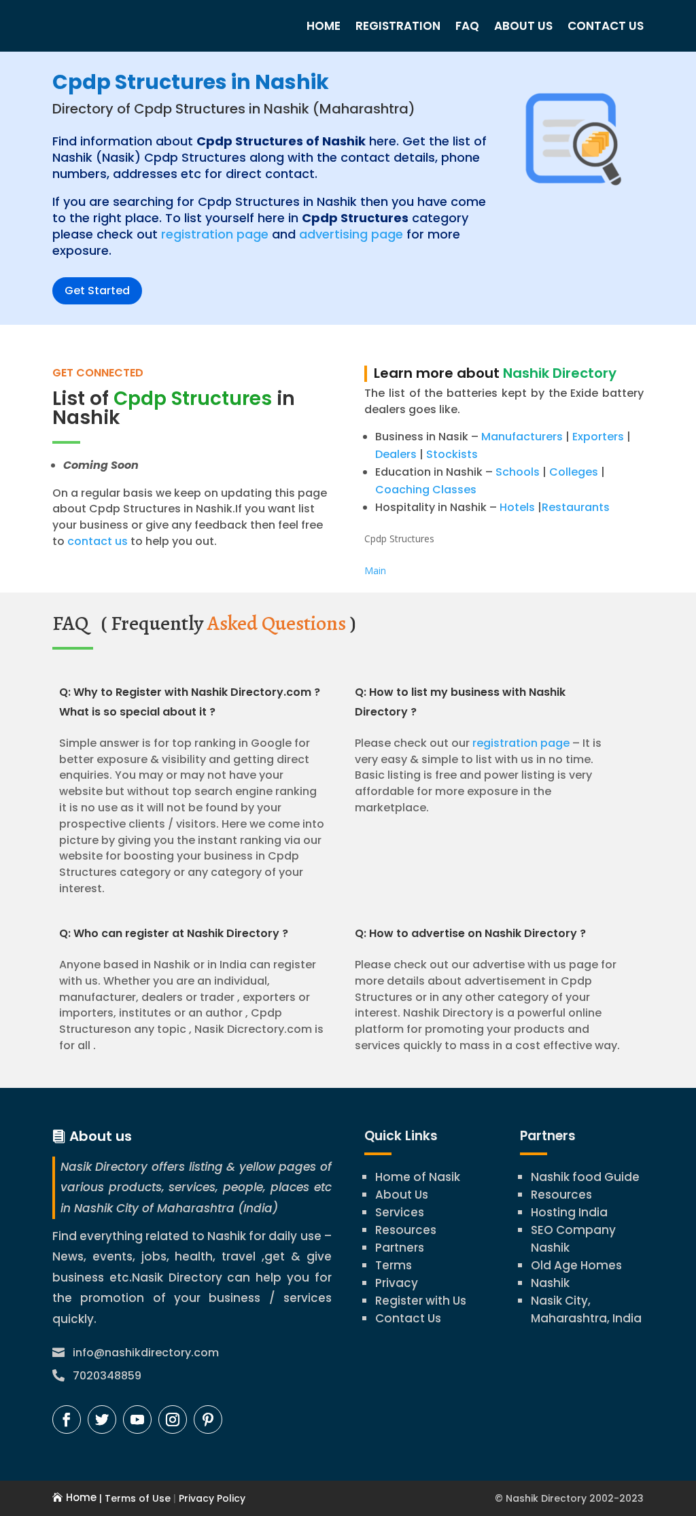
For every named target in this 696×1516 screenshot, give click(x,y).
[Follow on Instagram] (172, 1419)
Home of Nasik (417, 1177)
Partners (399, 1247)
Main (375, 570)
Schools (517, 472)
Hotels (517, 507)
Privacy (396, 1283)
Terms (393, 1265)
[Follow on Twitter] (102, 1419)
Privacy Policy (210, 1498)
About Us (523, 26)
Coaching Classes (425, 489)
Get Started (97, 290)
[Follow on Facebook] (66, 1419)
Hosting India (569, 1212)
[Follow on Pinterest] (208, 1419)
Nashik (550, 1283)
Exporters (598, 436)
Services (399, 1212)
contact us (96, 541)
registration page (214, 234)
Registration (397, 26)
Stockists (452, 454)
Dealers (396, 454)
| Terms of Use (134, 1498)
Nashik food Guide (585, 1177)
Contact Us (606, 26)
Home (324, 26)
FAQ (467, 26)
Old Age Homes (576, 1265)
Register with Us (420, 1300)
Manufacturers (522, 436)
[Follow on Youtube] (137, 1419)
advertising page (351, 234)
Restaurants (576, 507)
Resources (405, 1230)
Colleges (573, 472)
